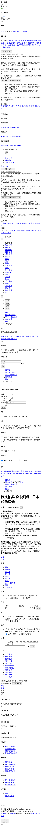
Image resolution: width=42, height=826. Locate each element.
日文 (5, 405)
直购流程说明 (10, 749)
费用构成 (8, 762)
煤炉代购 (33, 813)
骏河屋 (7, 256)
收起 (2, 559)
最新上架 (12, 471)
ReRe (3, 136)
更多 (2, 557)
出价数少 (33, 471)
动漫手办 (31, 43)
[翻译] (22, 54)
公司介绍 (8, 793)
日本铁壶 (4, 106)
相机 (10, 106)
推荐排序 (19, 471)
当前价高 (26, 474)
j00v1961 (9, 127)
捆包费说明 (9, 769)
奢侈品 (9, 43)
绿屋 (12, 146)
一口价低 (33, 474)
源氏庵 (19, 146)
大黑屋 (3, 127)
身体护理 (8, 319)
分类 (7, 303)
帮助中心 (23, 31)
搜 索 (3, 407)
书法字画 (19, 45)
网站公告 (15, 31)
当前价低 (19, 474)
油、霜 (13, 336)
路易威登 (25, 106)
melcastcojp (17, 127)
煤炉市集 (19, 41)
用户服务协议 (10, 780)
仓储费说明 (9, 767)
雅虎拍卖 (11, 41)
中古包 (3, 45)
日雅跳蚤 (26, 41)
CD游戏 (38, 43)
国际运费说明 (10, 771)
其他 (23, 336)
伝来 (8, 146)
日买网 (7, 312)
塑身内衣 (13, 339)
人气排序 (4, 471)
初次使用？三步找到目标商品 (11, 80)
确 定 (32, 646)
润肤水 (7, 336)
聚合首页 (8, 245)
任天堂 (18, 106)
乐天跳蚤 (33, 41)
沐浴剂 (28, 336)
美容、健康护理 (11, 317)
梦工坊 (3, 146)
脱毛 (8, 339)
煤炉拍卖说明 (10, 751)
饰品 (14, 45)
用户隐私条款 (10, 785)
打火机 (37, 45)
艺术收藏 (19, 43)
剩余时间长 (11, 474)
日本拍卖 (8, 247)
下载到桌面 (9, 162)
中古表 (9, 45)
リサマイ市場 (10, 136)
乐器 (25, 45)
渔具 (25, 43)
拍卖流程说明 (10, 746)
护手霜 (19, 336)
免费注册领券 (16, 683)
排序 (7, 301)
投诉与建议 (9, 796)
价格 (7, 306)
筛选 (7, 308)
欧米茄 (31, 106)
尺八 (14, 106)
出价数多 (26, 471)
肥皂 (33, 336)
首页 (2, 31)
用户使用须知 (10, 782)
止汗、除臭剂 (10, 583)
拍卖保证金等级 (11, 753)
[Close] (2, 328)
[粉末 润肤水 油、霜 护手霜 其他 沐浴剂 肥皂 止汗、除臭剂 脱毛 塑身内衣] (11, 606)
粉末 (7, 321)
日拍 (14, 315)
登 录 (3, 681)
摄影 (14, 43)
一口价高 (8, 677)
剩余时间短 (9, 666)
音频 (4, 43)
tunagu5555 (20, 136)
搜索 (3, 228)
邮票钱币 (30, 45)
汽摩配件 (4, 47)
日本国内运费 (10, 764)
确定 (3, 366)
